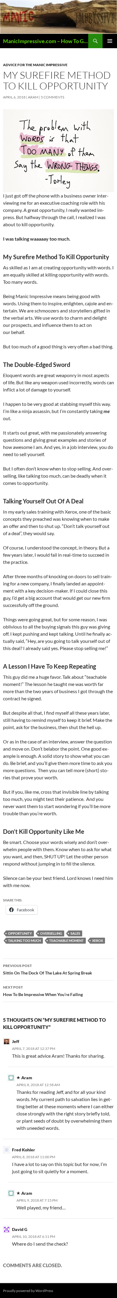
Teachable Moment (66, 940)
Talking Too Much (24, 940)
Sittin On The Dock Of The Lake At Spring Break (47, 969)
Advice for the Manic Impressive (35, 65)
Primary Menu (110, 41)
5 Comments (52, 97)
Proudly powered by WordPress (28, 1290)
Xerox (97, 940)
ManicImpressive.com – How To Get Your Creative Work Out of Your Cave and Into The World (45, 41)
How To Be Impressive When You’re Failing (43, 991)
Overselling (51, 933)
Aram (33, 97)
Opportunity (20, 933)
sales (75, 933)
